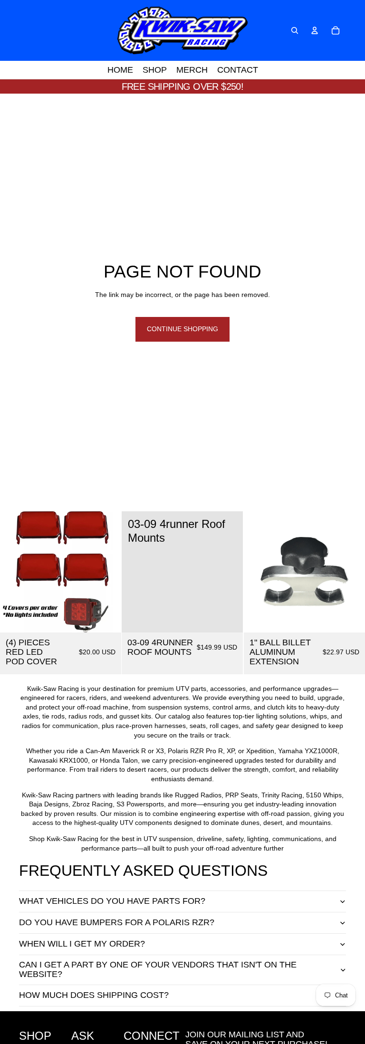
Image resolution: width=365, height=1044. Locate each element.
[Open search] (294, 30)
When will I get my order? (82, 943)
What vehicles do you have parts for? (112, 901)
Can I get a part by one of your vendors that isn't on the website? (158, 969)
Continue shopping (182, 329)
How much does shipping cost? (94, 995)
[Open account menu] (314, 30)
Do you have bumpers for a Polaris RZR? (116, 922)
